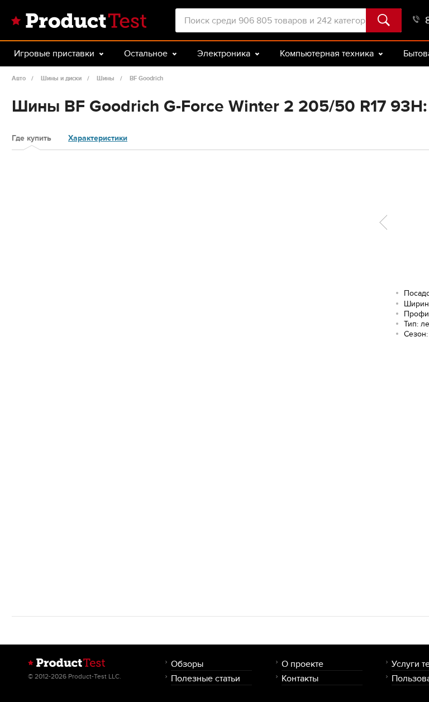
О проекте (302, 663)
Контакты (300, 678)
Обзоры (187, 663)
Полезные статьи (205, 678)
